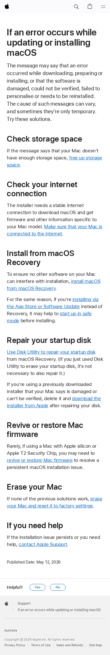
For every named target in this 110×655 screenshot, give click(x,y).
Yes (37, 587)
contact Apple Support (43, 544)
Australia (10, 630)
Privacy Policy (15, 645)
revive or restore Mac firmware (39, 460)
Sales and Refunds (69, 645)
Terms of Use (40, 645)
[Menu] (103, 7)
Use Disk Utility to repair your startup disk (51, 352)
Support (24, 603)
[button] (76, 7)
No (58, 587)
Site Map (95, 645)
